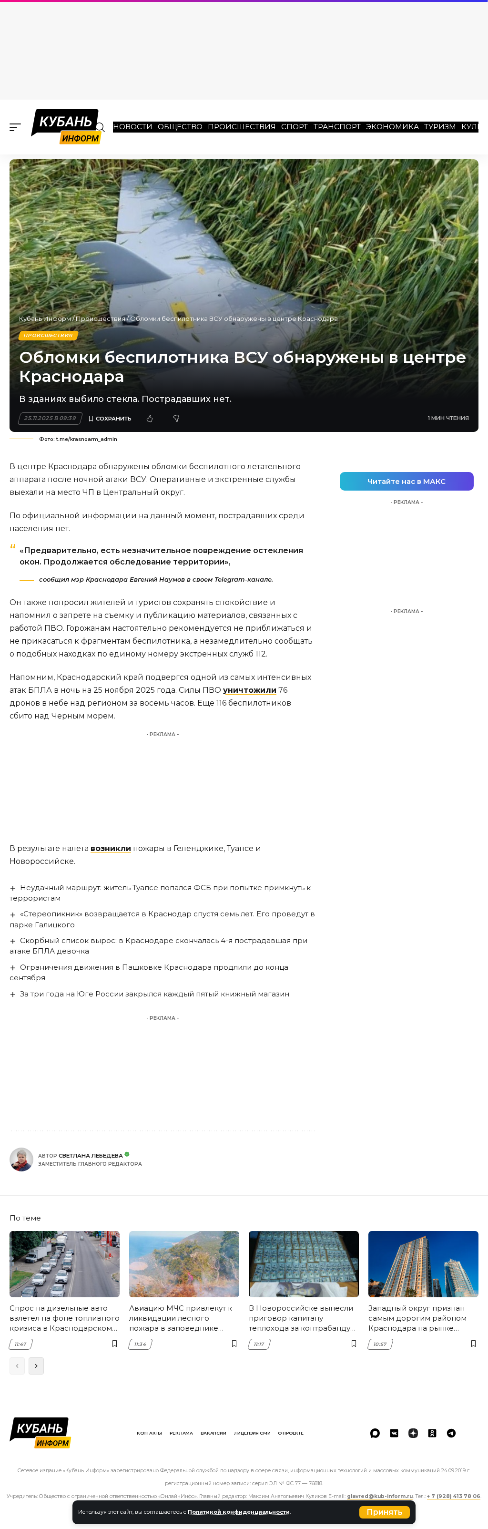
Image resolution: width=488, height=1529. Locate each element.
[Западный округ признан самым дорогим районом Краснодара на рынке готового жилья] (423, 1264)
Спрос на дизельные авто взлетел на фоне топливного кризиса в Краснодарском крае (65, 1318)
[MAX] (375, 1433)
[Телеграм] (451, 1433)
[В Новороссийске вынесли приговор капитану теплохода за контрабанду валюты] (304, 1264)
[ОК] (432, 1433)
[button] (384, 1512)
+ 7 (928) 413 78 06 (453, 1496)
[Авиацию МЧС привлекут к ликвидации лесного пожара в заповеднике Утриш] (184, 1264)
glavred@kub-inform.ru (380, 1496)
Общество (180, 126)
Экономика (392, 126)
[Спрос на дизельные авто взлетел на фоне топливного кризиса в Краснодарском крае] (65, 1264)
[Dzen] (413, 1433)
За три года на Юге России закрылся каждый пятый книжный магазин (154, 993)
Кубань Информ (45, 318)
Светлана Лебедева (91, 1155)
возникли (111, 848)
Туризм (440, 126)
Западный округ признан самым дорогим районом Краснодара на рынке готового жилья (417, 1318)
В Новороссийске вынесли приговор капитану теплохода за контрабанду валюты (301, 1318)
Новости (132, 126)
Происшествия (242, 126)
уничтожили (249, 690)
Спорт (294, 126)
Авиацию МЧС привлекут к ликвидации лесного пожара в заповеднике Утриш (180, 1318)
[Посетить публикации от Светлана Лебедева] (21, 1159)
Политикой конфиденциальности (239, 1511)
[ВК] (394, 1433)
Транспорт (337, 126)
